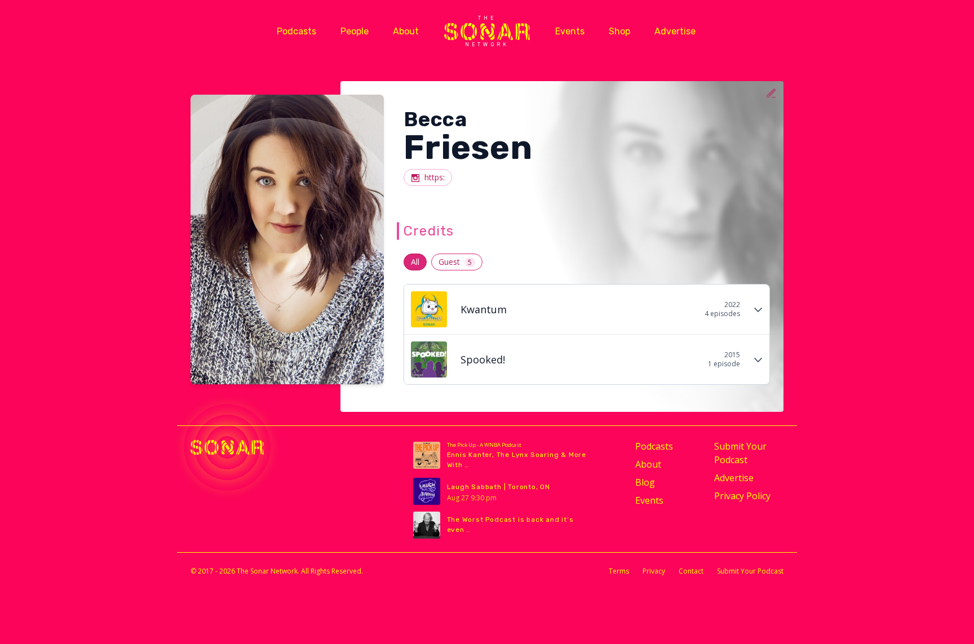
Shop (619, 31)
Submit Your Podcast (740, 453)
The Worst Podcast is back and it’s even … (510, 525)
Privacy (654, 571)
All (415, 261)
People (354, 31)
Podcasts (296, 31)
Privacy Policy (742, 496)
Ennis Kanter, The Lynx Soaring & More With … (517, 460)
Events (570, 31)
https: (434, 177)
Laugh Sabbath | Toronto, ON (499, 487)
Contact (691, 571)
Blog (645, 482)
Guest (455, 261)
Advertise (675, 31)
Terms (619, 571)
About (406, 31)
